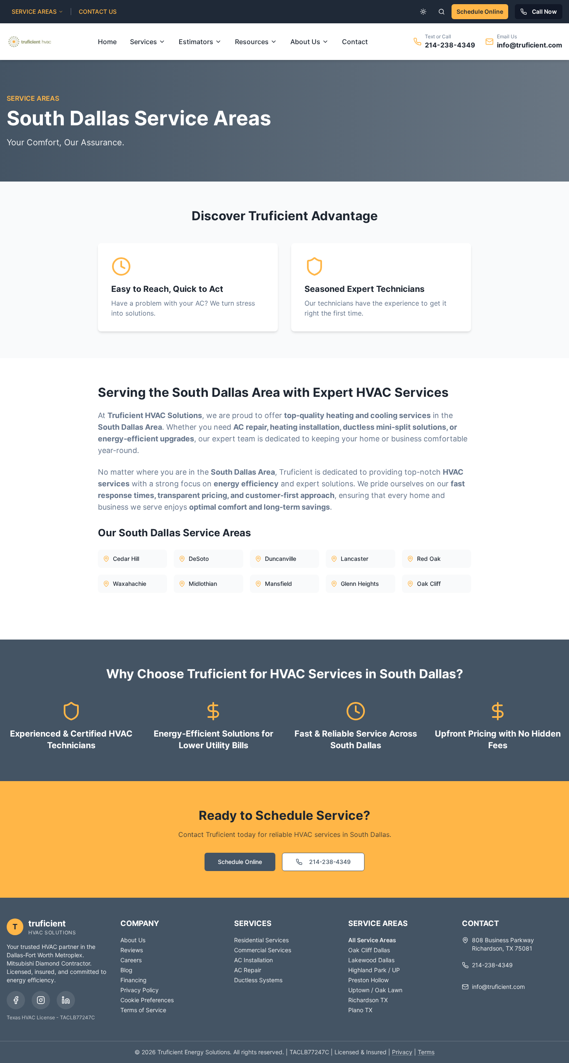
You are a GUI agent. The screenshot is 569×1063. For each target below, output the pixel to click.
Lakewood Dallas (371, 959)
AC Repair (247, 969)
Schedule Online (480, 11)
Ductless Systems (258, 979)
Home (107, 41)
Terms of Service (143, 1009)
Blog (126, 969)
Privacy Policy (139, 989)
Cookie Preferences (147, 999)
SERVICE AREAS (34, 11)
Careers (131, 959)
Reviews (131, 949)
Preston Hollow (368, 979)
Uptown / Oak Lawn (375, 989)
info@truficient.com (529, 45)
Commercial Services (262, 949)
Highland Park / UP (374, 969)
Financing (133, 979)
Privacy (402, 1052)
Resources (252, 41)
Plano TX (360, 1009)
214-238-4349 (450, 45)
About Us (305, 41)
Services (143, 41)
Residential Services (261, 940)
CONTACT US (98, 11)
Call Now (544, 11)
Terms (426, 1052)
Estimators (196, 41)
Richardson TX (368, 999)
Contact (355, 41)
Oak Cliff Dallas (369, 949)
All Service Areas (372, 940)
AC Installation (253, 959)
